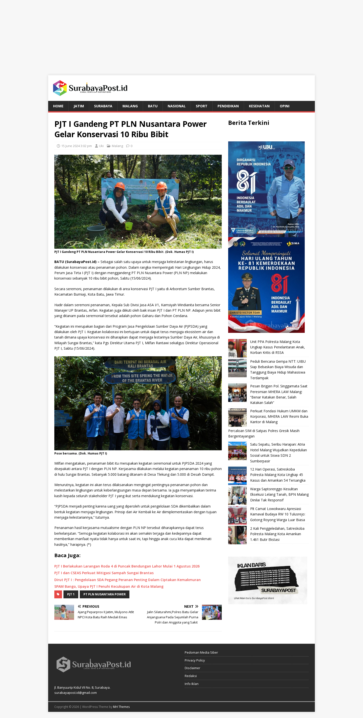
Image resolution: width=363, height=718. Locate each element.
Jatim (79, 106)
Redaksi (191, 676)
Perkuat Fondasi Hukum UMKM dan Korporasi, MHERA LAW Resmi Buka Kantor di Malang (279, 416)
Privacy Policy (195, 660)
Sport (201, 106)
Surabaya (103, 106)
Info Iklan (192, 683)
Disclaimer (192, 668)
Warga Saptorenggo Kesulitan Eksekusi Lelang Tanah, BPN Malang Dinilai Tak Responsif (279, 494)
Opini (284, 106)
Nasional (177, 106)
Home (58, 106)
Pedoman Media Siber (201, 652)
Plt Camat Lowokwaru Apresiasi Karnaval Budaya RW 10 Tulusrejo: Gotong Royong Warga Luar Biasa (277, 514)
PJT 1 (71, 594)
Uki (101, 146)
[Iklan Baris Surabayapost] (267, 601)
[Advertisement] (181, 34)
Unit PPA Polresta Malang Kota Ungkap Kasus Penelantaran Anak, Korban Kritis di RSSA (277, 347)
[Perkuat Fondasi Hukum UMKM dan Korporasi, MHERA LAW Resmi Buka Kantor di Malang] (237, 417)
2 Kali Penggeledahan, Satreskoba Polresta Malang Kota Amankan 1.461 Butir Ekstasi (277, 534)
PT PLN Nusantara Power (104, 594)
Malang (130, 106)
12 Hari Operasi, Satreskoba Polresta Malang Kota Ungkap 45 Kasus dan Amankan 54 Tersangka (277, 475)
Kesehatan (259, 106)
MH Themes (121, 707)
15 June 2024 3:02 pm (76, 146)
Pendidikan (228, 106)
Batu (153, 106)
